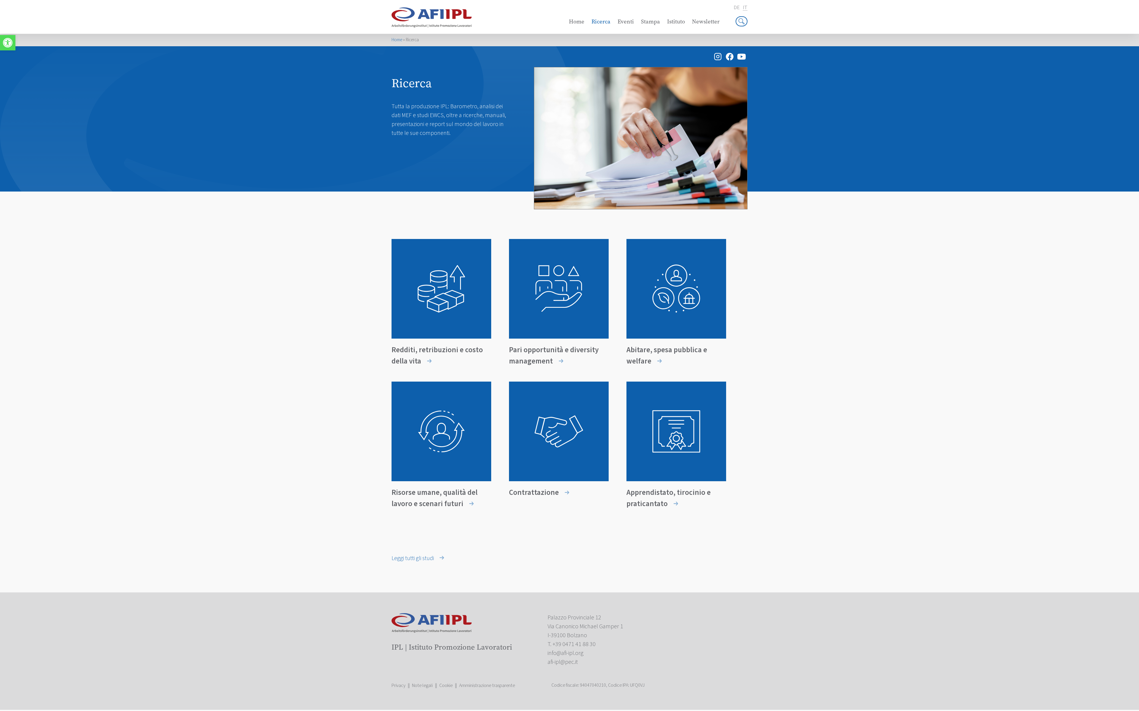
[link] (7, 42)
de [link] (737, 7)
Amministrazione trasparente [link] (487, 685)
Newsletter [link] (706, 21)
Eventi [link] (626, 21)
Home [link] (576, 21)
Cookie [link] (446, 685)
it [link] (745, 8)
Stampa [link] (650, 21)
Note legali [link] (422, 685)
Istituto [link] (676, 21)
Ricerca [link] (600, 21)
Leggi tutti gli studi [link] (413, 558)
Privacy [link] (398, 685)
